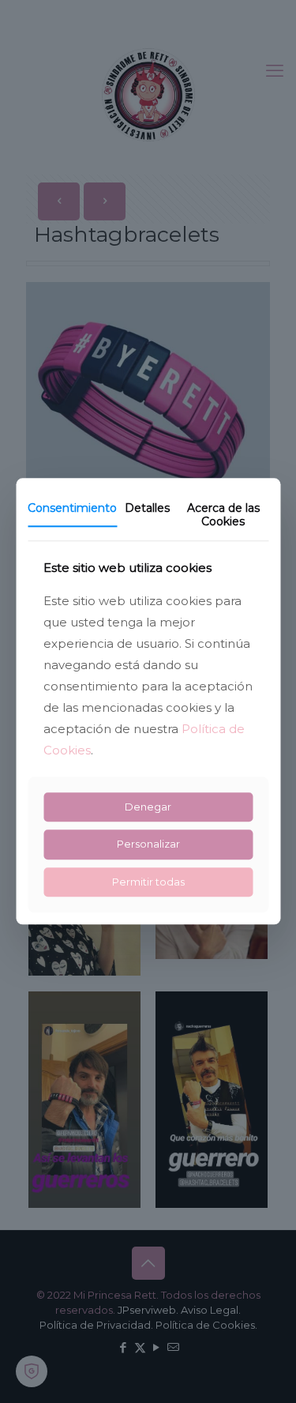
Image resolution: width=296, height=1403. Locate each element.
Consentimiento (72, 508)
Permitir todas (148, 881)
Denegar (148, 806)
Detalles (147, 508)
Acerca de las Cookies (223, 514)
